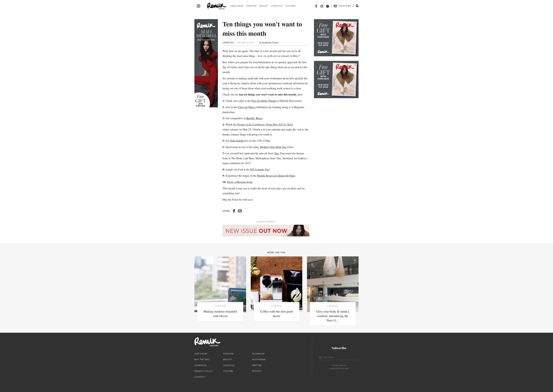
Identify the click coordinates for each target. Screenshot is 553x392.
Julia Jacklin (237, 140)
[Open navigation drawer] (198, 6)
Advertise (200, 365)
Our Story (201, 353)
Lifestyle (277, 6)
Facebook (258, 353)
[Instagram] (321, 6)
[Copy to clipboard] (240, 211)
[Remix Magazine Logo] (216, 6)
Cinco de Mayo (246, 107)
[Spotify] (327, 6)
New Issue (237, 6)
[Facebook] (316, 6)
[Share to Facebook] (234, 211)
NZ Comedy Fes (259, 169)
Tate (276, 153)
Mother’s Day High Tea (273, 147)
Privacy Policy (203, 371)
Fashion (251, 6)
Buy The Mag (202, 359)
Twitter (257, 365)
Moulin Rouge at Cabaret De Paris (276, 175)
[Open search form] (357, 5)
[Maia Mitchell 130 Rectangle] (336, 37)
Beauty (263, 6)
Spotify (257, 371)
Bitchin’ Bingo (254, 118)
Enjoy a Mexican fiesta (239, 182)
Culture (290, 6)
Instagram (259, 359)
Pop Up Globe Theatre (263, 100)
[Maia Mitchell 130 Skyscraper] (206, 63)
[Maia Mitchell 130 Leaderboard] (265, 230)
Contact (200, 377)
